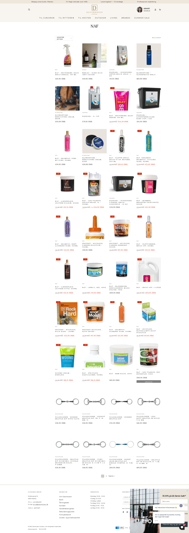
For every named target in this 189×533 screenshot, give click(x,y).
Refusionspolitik (32, 529)
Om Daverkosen (65, 497)
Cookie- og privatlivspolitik (69, 518)
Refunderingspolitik (66, 512)
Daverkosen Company (38, 526)
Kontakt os (147, 10)
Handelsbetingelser (66, 509)
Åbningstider (64, 503)
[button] (29, 10)
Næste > (112, 476)
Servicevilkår (42, 529)
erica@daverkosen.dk (40, 504)
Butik (61, 500)
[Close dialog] (187, 491)
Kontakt (62, 506)
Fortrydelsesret (65, 515)
